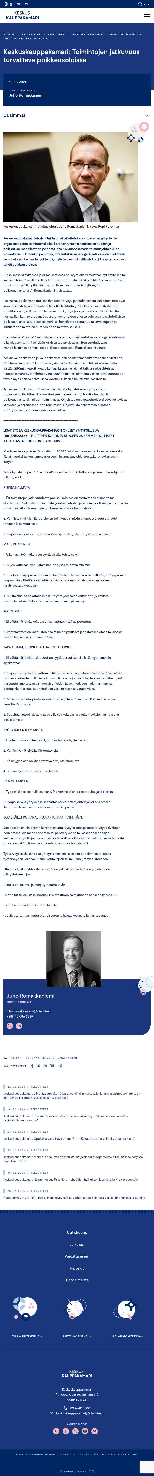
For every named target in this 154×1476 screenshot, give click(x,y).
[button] (144, 4)
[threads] (60, 1066)
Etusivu (9, 34)
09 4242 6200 (80, 1408)
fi (11, 4)
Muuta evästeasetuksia (124, 1454)
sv (26, 4)
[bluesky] (52, 1066)
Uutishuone (31, 34)
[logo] (22, 15)
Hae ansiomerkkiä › (127, 1336)
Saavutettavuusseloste (29, 1454)
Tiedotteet (56, 34)
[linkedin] (45, 1066)
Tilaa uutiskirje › (27, 1336)
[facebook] (32, 1066)
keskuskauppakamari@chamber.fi (80, 1413)
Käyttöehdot (101, 1454)
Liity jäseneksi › (77, 1336)
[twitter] (38, 1066)
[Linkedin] (19, 1026)
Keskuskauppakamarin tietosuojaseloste (68, 1454)
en (18, 4)
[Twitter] (10, 1026)
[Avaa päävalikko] (147, 15)
